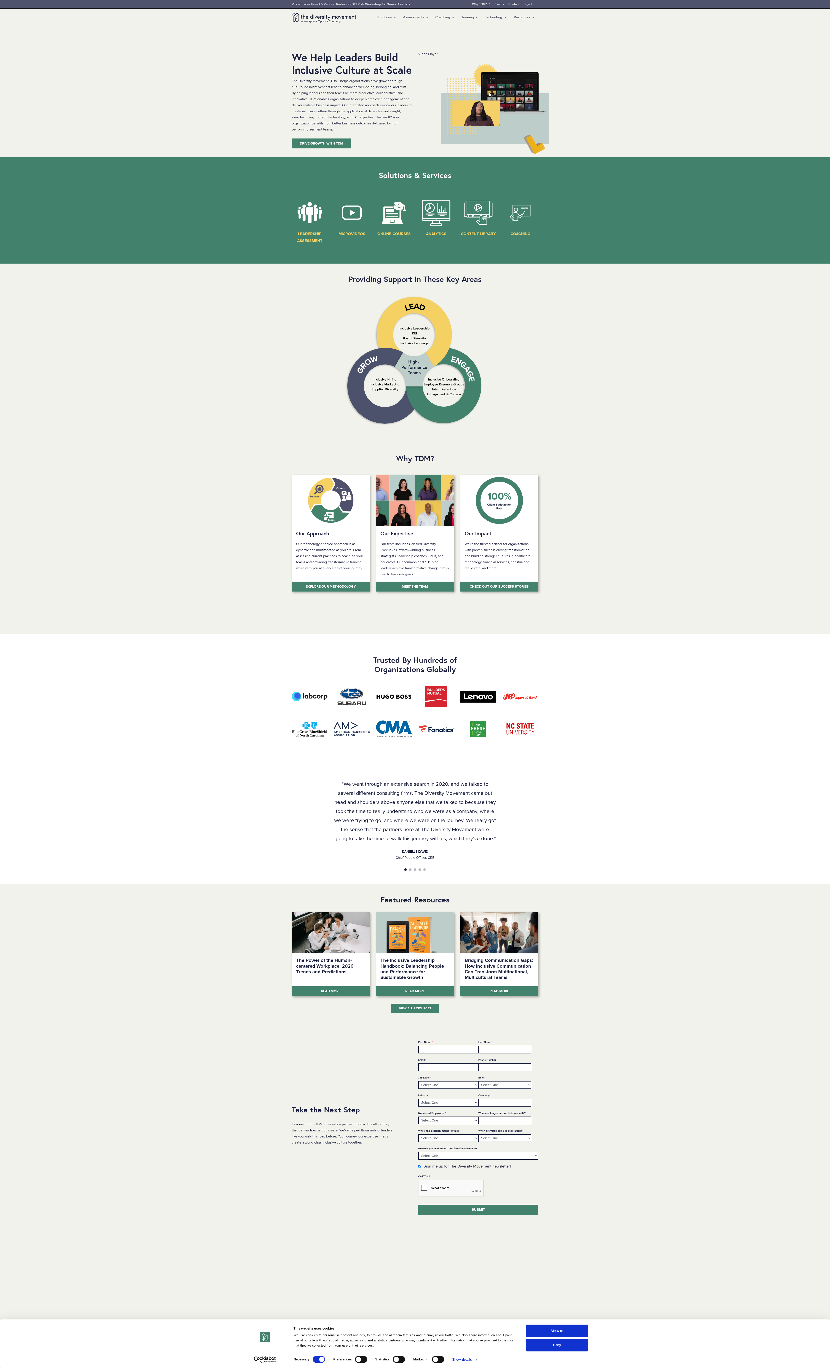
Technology (494, 17)
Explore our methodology (331, 586)
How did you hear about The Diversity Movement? (448, 1148)
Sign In (528, 4)
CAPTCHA (424, 1176)
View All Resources (415, 1008)
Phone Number (487, 1059)
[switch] (361, 1359)
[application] (487, 107)
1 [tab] (405, 869)
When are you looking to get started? (500, 1130)
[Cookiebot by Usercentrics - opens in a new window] (265, 1359)
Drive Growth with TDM (321, 143)
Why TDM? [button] (480, 4)
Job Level (424, 1077)
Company (484, 1095)
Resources (522, 17)
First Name (425, 1042)
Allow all (557, 1331)
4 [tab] (419, 869)
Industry (423, 1095)
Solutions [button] (384, 17)
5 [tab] (424, 869)
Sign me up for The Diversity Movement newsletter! (467, 1166)
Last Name (485, 1042)
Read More (345, 991)
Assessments (413, 17)
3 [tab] (415, 869)
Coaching (442, 17)
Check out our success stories (499, 586)
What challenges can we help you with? (502, 1113)
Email (422, 1059)
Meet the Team (415, 586)
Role (481, 1077)
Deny (557, 1345)
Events (499, 4)
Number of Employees (432, 1113)
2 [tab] (410, 869)
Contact (513, 4)
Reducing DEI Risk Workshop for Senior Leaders (373, 4)
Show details (462, 1359)
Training (467, 17)
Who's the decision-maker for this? (439, 1130)
